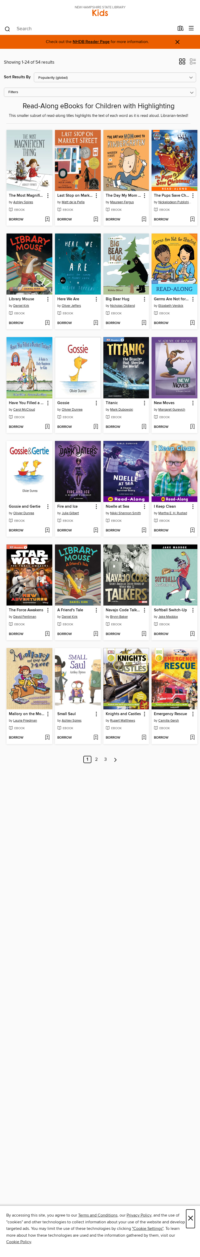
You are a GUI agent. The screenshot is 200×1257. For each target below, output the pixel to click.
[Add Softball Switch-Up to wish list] (192, 634)
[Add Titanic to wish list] (144, 427)
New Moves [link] (164, 403)
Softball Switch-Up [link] (170, 610)
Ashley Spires (23, 202)
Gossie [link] (63, 403)
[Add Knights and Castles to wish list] (144, 737)
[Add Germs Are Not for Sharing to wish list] (192, 323)
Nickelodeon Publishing (175, 202)
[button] (182, 63)
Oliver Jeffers (71, 306)
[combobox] (89, 29)
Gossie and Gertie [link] (24, 506)
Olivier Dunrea (72, 410)
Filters (13, 92)
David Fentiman (24, 617)
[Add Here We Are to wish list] (95, 323)
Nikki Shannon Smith (125, 513)
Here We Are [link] (68, 299)
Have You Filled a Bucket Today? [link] (27, 403)
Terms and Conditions (97, 1215)
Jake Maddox (168, 617)
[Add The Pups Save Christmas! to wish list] (192, 219)
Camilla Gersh (168, 721)
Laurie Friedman (25, 721)
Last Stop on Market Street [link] (75, 195)
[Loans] (180, 29)
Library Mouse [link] (21, 299)
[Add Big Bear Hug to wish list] (144, 323)
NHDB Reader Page (91, 42)
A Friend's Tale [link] (70, 610)
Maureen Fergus (122, 202)
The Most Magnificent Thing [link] (27, 195)
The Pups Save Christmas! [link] (172, 195)
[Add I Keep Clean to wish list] (192, 530)
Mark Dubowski (121, 410)
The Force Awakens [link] (26, 610)
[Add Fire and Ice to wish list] (95, 530)
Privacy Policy (139, 1215)
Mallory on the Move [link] (27, 714)
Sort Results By (17, 77)
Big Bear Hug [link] (117, 299)
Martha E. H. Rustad (172, 513)
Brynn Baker (119, 617)
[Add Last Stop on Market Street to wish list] (95, 219)
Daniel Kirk (21, 306)
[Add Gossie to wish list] (95, 427)
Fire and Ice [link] (67, 506)
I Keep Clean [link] (165, 506)
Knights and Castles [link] (123, 714)
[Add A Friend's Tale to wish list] (95, 634)
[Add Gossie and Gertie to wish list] (47, 530)
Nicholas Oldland (122, 306)
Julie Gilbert (70, 513)
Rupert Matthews (122, 721)
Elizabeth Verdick (170, 306)
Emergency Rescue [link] (170, 714)
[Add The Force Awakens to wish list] (47, 634)
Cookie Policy (18, 1241)
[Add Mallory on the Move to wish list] (47, 737)
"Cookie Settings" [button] (147, 1228)
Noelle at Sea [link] (117, 506)
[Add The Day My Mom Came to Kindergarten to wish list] (144, 219)
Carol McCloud (24, 410)
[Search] (7, 29)
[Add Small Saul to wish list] (95, 737)
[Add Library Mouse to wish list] (47, 323)
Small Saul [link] (66, 714)
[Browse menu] (191, 28)
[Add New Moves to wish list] (192, 427)
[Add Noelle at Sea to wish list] (144, 530)
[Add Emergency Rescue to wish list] (192, 737)
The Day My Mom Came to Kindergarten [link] (124, 195)
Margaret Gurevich (171, 410)
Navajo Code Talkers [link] (124, 610)
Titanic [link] (112, 403)
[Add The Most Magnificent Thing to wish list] (47, 219)
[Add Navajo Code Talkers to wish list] (144, 634)
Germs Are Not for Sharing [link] (172, 299)
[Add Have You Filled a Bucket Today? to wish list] (47, 427)
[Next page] (115, 759)
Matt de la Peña (73, 202)
